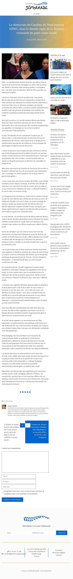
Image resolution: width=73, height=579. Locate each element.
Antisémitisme (8, 401)
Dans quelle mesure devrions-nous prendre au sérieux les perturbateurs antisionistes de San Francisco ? (60, 248)
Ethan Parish (42, 40)
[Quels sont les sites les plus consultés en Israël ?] (60, 93)
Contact (59, 555)
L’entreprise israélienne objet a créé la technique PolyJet (59, 120)
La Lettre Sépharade (32, 571)
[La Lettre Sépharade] (36, 6)
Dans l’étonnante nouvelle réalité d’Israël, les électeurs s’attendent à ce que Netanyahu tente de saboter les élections (60, 158)
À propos (58, 550)
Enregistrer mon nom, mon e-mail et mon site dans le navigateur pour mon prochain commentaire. (24, 492)
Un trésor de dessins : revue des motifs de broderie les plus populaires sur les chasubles (58, 140)
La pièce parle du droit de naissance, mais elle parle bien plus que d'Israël (60, 175)
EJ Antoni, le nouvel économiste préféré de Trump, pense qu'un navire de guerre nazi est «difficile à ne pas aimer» (11, 432)
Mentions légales (58, 553)
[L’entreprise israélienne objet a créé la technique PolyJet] (60, 114)
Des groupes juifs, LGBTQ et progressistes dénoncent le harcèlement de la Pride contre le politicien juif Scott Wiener (60, 229)
